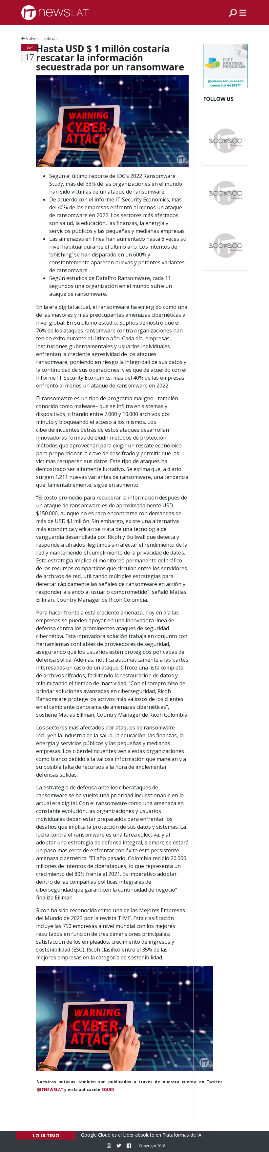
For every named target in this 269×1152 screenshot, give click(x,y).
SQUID (107, 1089)
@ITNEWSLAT (49, 1089)
